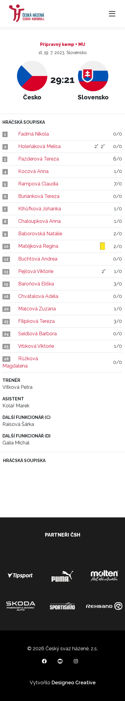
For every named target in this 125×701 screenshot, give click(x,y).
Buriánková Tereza (38, 196)
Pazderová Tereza (38, 159)
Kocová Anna (33, 171)
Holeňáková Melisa (39, 146)
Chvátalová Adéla (38, 296)
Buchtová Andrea (37, 259)
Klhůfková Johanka (39, 209)
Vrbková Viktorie (36, 346)
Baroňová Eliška (36, 284)
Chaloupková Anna (39, 221)
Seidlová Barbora (37, 334)
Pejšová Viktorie (35, 271)
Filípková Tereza (36, 321)
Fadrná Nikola (33, 134)
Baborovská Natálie (40, 234)
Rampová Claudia (38, 184)
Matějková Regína (38, 246)
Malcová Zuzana (37, 309)
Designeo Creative (74, 682)
